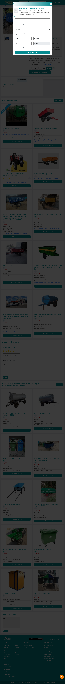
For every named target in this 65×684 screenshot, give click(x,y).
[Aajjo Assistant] (62, 677)
